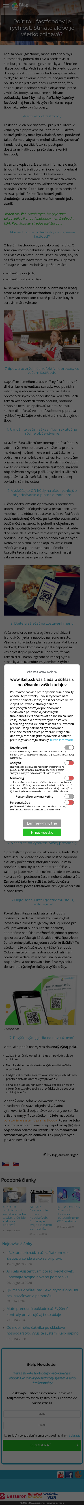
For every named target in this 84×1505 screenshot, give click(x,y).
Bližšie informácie (62, 740)
